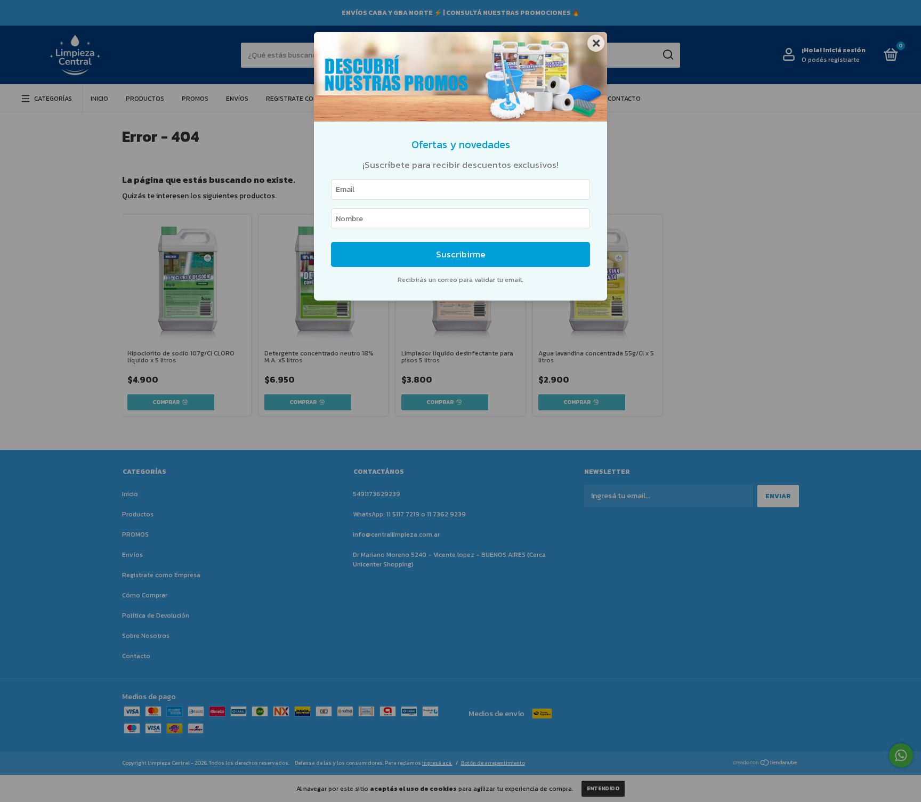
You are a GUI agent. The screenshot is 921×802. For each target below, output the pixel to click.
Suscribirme (461, 254)
